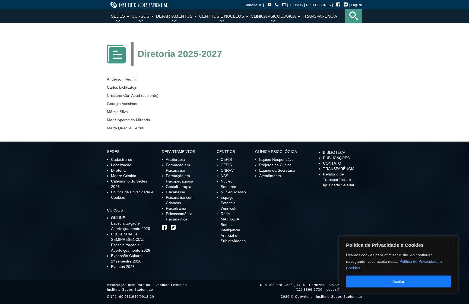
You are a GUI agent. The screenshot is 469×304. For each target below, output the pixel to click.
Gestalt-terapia (178, 186)
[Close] (452, 241)
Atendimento (270, 176)
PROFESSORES (318, 5)
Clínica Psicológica (273, 16)
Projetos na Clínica (275, 165)
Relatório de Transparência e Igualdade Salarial (338, 179)
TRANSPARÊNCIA (338, 169)
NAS (224, 176)
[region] (398, 264)
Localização (121, 165)
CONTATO (332, 163)
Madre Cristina (123, 176)
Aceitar (398, 281)
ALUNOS (296, 5)
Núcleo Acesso (233, 192)
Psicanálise (175, 192)
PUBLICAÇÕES (336, 158)
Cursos (140, 16)
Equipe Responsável (276, 159)
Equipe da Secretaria (277, 170)
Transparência (320, 16)
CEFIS (226, 159)
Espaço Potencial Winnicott (228, 202)
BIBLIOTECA (334, 152)
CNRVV (227, 170)
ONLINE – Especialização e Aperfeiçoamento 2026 (130, 223)
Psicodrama (176, 208)
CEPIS (226, 165)
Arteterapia (175, 159)
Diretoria (118, 170)
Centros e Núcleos (221, 16)
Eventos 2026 (123, 266)
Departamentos (174, 16)
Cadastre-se (253, 5)
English (356, 5)
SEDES (118, 16)
